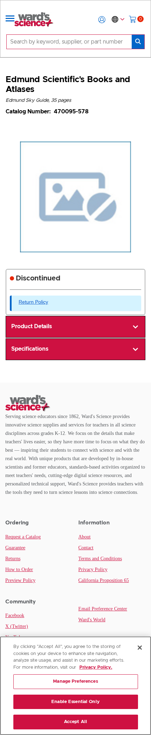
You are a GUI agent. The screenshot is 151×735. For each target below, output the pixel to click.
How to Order (19, 569)
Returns (12, 558)
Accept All (75, 722)
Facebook (14, 615)
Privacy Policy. (95, 667)
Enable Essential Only (75, 702)
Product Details (31, 326)
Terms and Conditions (100, 558)
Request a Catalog (23, 536)
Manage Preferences (75, 681)
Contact (85, 547)
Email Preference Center (102, 608)
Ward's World (91, 619)
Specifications (29, 349)
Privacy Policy (92, 569)
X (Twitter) (16, 626)
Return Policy (33, 302)
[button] (101, 19)
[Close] (139, 647)
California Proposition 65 (103, 580)
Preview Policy (20, 580)
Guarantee (15, 547)
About (84, 536)
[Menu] (10, 19)
